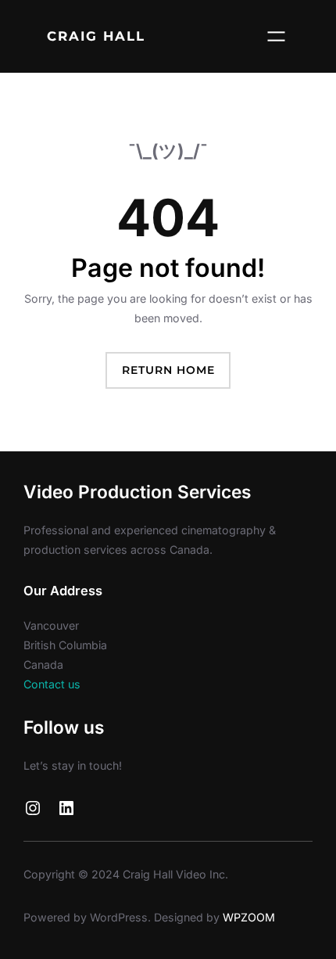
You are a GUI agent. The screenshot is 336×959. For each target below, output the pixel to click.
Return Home (168, 370)
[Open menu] (276, 36)
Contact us (51, 684)
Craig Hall (96, 36)
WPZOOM (249, 917)
